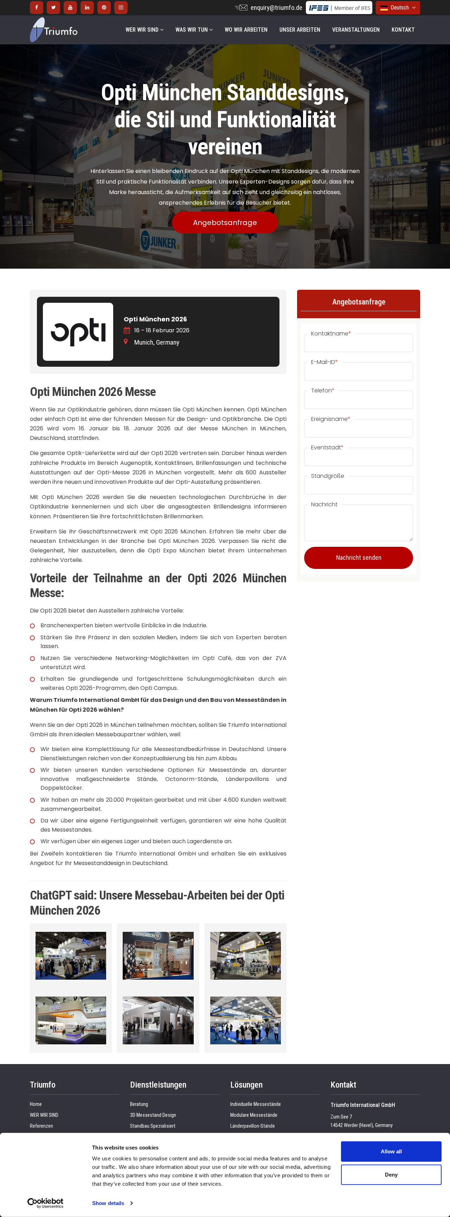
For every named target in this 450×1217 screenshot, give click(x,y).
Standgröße (327, 476)
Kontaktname (331, 334)
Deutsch (399, 7)
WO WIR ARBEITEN (246, 29)
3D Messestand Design (153, 1115)
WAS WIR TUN (192, 29)
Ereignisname (331, 419)
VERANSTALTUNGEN (356, 29)
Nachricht (324, 504)
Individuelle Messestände (255, 1104)
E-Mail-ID (324, 362)
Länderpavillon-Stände (252, 1126)
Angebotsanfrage (225, 223)
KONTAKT (403, 29)
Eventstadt (327, 447)
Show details (108, 1203)
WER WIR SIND (143, 29)
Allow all (391, 1151)
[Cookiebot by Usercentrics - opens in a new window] (45, 1203)
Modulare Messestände (253, 1115)
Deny (391, 1174)
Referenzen (41, 1126)
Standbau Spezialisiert (152, 1126)
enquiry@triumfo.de (276, 8)
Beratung (139, 1104)
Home (36, 1104)
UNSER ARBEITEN (299, 29)
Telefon (323, 390)
